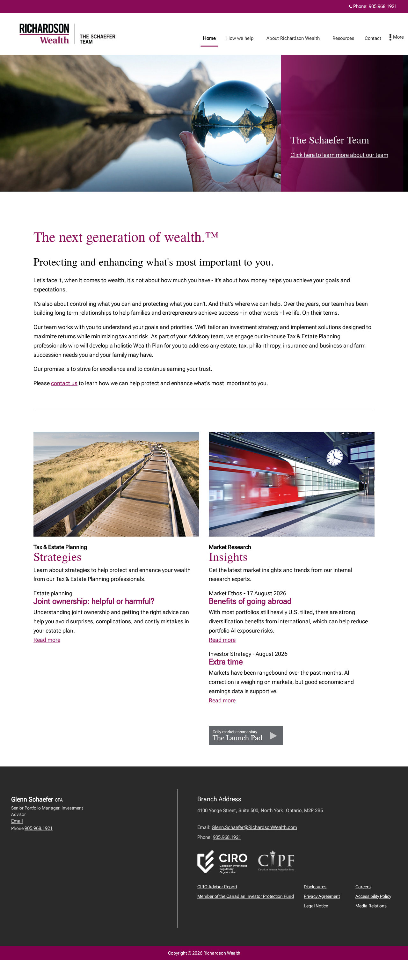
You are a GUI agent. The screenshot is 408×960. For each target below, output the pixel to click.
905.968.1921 (383, 6)
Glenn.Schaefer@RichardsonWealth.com (254, 827)
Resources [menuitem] (341, 39)
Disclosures (315, 886)
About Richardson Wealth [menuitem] (291, 39)
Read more (46, 639)
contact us (64, 383)
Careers (363, 886)
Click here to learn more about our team (339, 154)
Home (209, 38)
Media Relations (371, 905)
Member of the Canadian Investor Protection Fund (245, 896)
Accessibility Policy (373, 896)
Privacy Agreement (322, 896)
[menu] (396, 37)
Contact (373, 38)
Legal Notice (316, 905)
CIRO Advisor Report (217, 886)
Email (17, 821)
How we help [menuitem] (238, 39)
